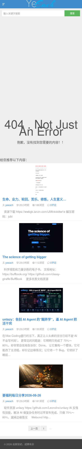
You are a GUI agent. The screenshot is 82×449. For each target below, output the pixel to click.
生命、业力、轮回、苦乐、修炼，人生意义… (34, 199)
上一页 (34, 428)
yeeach (9, 205)
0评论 (53, 205)
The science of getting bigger (24, 257)
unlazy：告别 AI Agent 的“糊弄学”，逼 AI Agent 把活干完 (39, 321)
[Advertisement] (41, 61)
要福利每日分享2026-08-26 (21, 395)
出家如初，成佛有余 (41, 4)
